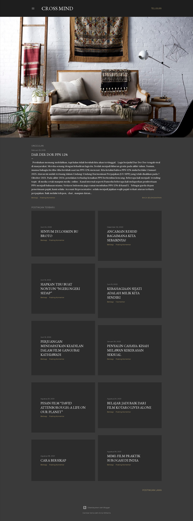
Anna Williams (105, 513)
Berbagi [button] (34, 198)
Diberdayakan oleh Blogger (99, 507)
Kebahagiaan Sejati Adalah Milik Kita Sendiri (124, 293)
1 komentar (120, 302)
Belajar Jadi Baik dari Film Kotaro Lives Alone (129, 405)
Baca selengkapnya (152, 198)
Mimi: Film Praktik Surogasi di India (123, 458)
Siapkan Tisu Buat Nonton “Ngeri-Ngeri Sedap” (60, 288)
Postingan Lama (152, 490)
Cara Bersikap (53, 460)
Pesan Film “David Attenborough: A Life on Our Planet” (63, 407)
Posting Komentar (47, 198)
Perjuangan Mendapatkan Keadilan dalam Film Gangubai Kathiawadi (62, 348)
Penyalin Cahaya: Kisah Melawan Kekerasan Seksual (128, 350)
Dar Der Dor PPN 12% (49, 154)
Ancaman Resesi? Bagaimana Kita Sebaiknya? (122, 235)
